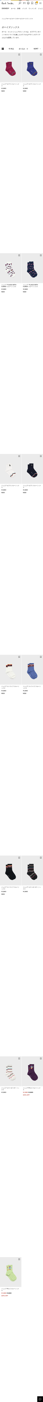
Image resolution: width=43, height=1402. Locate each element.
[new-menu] (40, 3)
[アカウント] (28, 3)
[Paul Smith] (8, 3)
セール (13, 8)
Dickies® (5, 8)
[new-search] (20, 3)
